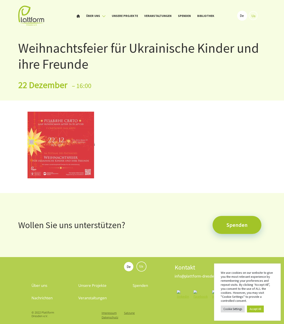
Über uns (93, 16)
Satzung (129, 313)
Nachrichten (42, 297)
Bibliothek (205, 16)
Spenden (184, 16)
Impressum (109, 313)
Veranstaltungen (158, 16)
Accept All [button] (255, 309)
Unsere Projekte (125, 16)
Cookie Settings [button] (232, 309)
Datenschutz (110, 317)
